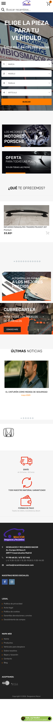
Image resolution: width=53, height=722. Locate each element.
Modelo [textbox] (11, 74)
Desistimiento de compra (14, 619)
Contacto (8, 659)
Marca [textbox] (11, 64)
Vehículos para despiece (14, 647)
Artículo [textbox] (12, 93)
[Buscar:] (22, 10)
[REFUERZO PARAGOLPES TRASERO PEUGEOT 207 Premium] (26, 215)
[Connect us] (5, 581)
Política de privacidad (13, 604)
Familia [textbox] (11, 83)
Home (6, 639)
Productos (8, 643)
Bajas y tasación (11, 655)
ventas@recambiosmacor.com (20, 565)
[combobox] (26, 64)
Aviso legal (8, 608)
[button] (14, 261)
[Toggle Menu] (3, 4)
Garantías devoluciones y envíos (18, 615)
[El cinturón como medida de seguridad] (26, 374)
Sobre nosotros (10, 651)
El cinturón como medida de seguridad (26, 392)
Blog (6, 663)
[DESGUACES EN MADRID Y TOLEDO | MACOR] (26, 3)
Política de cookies (12, 611)
